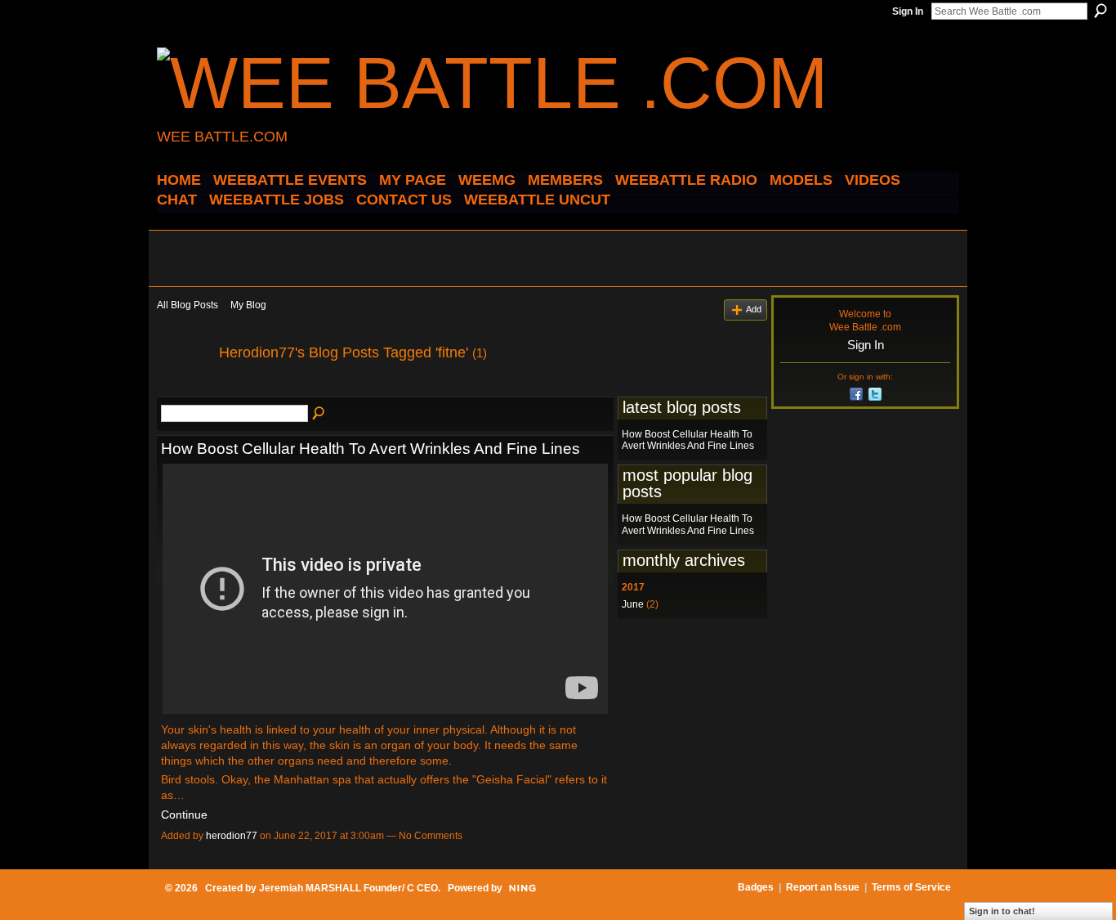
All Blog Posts (187, 305)
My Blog (248, 305)
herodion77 (231, 835)
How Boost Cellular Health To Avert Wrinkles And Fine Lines (370, 448)
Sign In (907, 11)
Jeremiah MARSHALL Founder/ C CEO (348, 888)
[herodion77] (183, 389)
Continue (184, 814)
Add (753, 309)
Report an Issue (822, 887)
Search (1100, 10)
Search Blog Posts (319, 413)
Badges (756, 887)
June (633, 604)
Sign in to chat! (1002, 911)
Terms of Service (911, 887)
